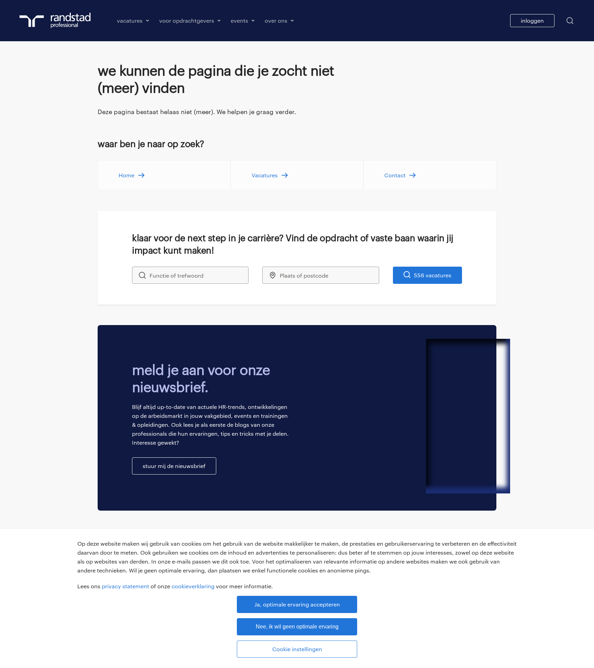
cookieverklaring (193, 586)
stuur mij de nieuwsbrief (174, 466)
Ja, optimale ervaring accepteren (297, 604)
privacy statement (125, 586)
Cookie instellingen (297, 649)
